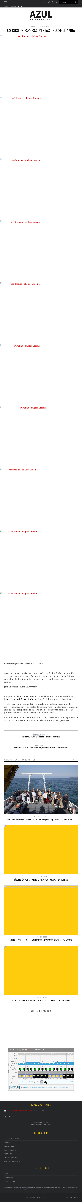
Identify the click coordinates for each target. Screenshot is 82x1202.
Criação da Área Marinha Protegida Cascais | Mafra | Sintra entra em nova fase (41, 819)
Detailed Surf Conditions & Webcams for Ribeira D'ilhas (40, 1087)
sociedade (35, 26)
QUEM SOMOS (9, 1173)
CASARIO (7, 1142)
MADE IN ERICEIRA (10, 1158)
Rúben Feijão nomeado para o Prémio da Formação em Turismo (41, 879)
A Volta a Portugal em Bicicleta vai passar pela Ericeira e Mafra (41, 1000)
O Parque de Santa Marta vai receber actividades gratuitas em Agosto (41, 940)
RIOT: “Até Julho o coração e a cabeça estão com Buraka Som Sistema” (41, 746)
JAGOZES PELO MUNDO (12, 1138)
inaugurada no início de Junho (19, 699)
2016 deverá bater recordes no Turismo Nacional (41, 736)
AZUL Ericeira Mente (12, 1161)
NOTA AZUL (8, 1154)
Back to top (71, 1197)
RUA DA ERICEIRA (10, 1150)
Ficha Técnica (9, 1181)
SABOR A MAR (9, 1146)
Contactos (8, 1177)
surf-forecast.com (63, 1087)
